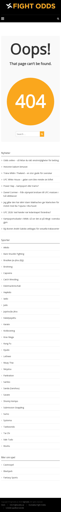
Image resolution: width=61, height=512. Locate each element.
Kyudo (6, 349)
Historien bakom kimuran (15, 166)
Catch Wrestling (10, 279)
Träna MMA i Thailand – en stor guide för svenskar (27, 173)
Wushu (6, 446)
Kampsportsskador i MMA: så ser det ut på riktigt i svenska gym (31, 220)
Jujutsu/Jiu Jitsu (10, 311)
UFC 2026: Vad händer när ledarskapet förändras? (27, 212)
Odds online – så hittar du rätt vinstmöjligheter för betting (31, 160)
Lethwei (7, 356)
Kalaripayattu (9, 317)
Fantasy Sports (10, 477)
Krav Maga (8, 337)
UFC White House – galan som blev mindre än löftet (28, 179)
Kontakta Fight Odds (37, 505)
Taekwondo (9, 426)
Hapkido (7, 292)
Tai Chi (6, 433)
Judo (5, 305)
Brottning (7, 266)
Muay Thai (8, 362)
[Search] (42, 134)
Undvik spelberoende (15, 508)
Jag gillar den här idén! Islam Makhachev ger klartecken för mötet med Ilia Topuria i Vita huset (31, 204)
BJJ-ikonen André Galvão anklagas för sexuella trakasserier (31, 228)
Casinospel (8, 464)
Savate (6, 394)
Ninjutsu (7, 369)
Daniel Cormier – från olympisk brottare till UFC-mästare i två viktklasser (30, 194)
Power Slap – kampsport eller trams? (21, 186)
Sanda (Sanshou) (11, 388)
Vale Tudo (8, 439)
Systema (7, 420)
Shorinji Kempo (10, 401)
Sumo (6, 414)
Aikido (6, 247)
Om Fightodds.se (17, 505)
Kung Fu (7, 343)
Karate (6, 324)
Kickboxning (9, 330)
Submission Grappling (13, 407)
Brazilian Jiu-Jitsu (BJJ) (13, 260)
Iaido (5, 298)
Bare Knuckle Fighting (13, 253)
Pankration (8, 375)
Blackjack (7, 471)
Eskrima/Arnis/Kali (12, 285)
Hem (3, 505)
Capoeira (7, 273)
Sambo (6, 382)
